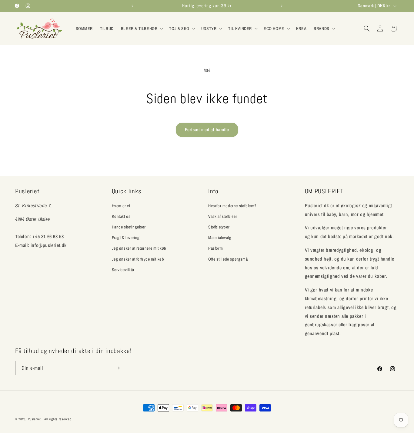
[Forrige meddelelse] (132, 6)
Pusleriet (34, 419)
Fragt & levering (126, 237)
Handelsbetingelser (129, 227)
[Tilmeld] (117, 368)
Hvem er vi (121, 205)
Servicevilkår (123, 269)
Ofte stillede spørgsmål (228, 259)
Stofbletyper (218, 227)
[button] (141, 28)
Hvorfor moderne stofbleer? (232, 205)
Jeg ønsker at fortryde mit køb (138, 259)
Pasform (215, 248)
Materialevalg (220, 237)
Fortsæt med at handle (207, 129)
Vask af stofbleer (222, 216)
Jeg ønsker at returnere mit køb (139, 248)
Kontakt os (121, 216)
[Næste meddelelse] (281, 6)
